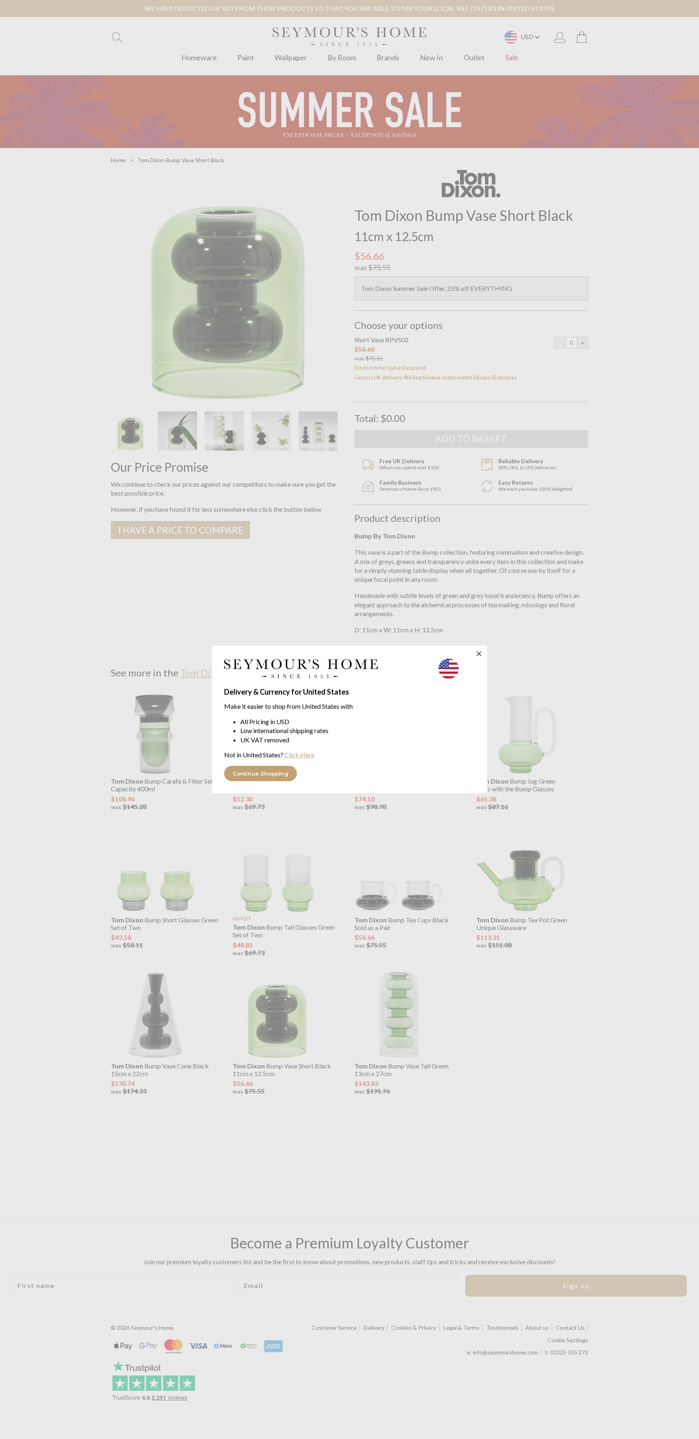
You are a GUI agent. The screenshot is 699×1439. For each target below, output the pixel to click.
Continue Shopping (260, 773)
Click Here (299, 755)
